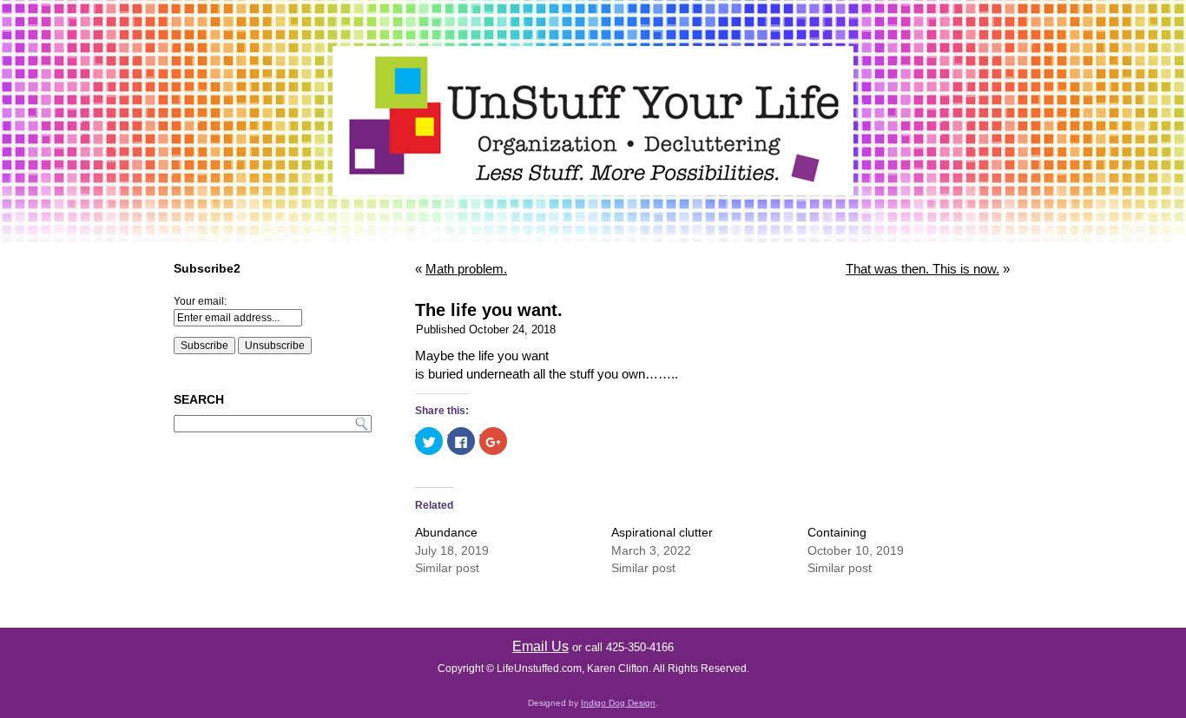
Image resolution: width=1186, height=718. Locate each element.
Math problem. (466, 268)
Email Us (540, 646)
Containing (836, 532)
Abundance (446, 532)
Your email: (200, 301)
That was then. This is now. (922, 268)
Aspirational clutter (662, 532)
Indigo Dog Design (618, 703)
